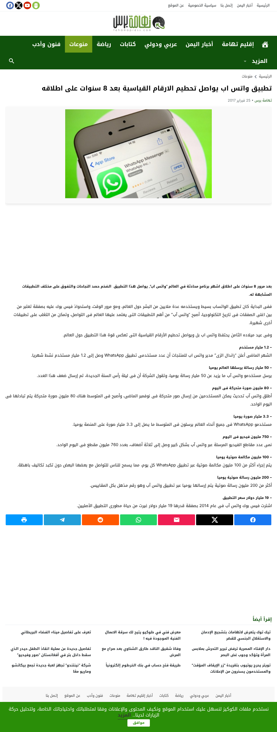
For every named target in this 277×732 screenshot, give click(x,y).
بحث (11, 61)
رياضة (104, 44)
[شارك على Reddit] (100, 520)
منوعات (78, 44)
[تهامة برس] (138, 24)
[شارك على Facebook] (253, 520)
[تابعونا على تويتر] (18, 5)
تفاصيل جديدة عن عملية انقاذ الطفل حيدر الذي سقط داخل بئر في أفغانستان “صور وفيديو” (51, 651)
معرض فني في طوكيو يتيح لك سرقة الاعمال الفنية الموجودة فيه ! (143, 635)
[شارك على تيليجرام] (62, 520)
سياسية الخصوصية (202, 5)
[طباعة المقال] (24, 520)
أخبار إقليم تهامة (140, 695)
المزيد (260, 61)
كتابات (128, 44)
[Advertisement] (138, 243)
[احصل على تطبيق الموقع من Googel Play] (35, 5)
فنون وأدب (46, 44)
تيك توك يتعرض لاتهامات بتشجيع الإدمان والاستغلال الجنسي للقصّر (236, 635)
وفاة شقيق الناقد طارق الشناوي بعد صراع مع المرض (141, 651)
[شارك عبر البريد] (176, 520)
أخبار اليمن (245, 5)
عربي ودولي (160, 44)
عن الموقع (176, 5)
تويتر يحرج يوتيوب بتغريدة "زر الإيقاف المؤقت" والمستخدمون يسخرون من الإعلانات (231, 668)
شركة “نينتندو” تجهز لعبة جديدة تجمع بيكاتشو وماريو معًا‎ (51, 668)
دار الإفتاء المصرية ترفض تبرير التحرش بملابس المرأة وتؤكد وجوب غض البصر (231, 651)
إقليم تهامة (238, 44)
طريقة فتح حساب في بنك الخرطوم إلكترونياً (143, 665)
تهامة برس (263, 100)
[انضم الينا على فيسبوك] (9, 5)
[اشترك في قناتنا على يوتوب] (26, 5)
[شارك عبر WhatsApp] (138, 520)
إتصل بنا (226, 5)
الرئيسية (263, 5)
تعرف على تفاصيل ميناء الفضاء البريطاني (56, 632)
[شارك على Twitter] (214, 520)
